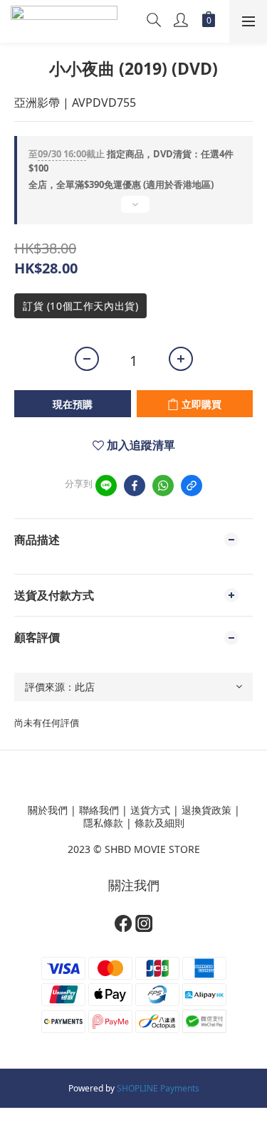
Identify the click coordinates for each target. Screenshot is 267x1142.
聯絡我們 (99, 810)
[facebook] (134, 485)
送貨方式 (150, 810)
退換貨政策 (206, 810)
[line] (106, 485)
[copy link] (191, 485)
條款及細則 (159, 822)
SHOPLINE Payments (158, 1088)
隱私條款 (103, 822)
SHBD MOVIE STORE (152, 849)
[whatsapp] (163, 485)
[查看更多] (133, 210)
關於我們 (48, 810)
